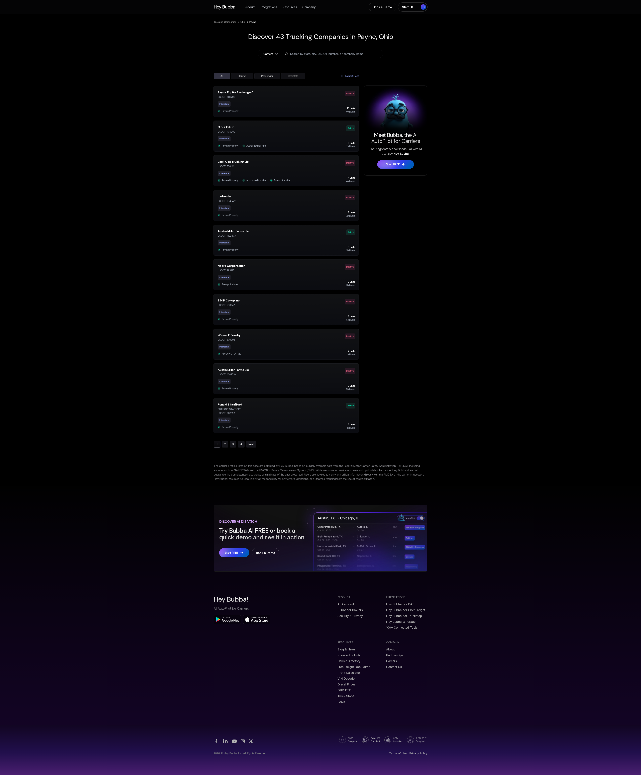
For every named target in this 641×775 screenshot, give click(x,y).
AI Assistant (346, 604)
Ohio (243, 22)
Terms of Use (398, 753)
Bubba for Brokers (350, 610)
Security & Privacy (350, 616)
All (222, 76)
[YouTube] (234, 741)
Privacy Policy (418, 753)
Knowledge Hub (349, 655)
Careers (391, 661)
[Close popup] (368, 354)
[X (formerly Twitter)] (251, 741)
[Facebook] (216, 741)
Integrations (269, 7)
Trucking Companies (225, 22)
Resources (289, 7)
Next (251, 444)
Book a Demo (382, 7)
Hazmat (242, 76)
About (390, 649)
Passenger (267, 76)
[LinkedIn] (225, 741)
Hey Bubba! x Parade (400, 621)
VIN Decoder (347, 678)
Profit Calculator (349, 672)
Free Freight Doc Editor (354, 667)
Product (249, 7)
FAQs (341, 702)
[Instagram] (243, 741)
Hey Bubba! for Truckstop (404, 616)
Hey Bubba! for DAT (400, 604)
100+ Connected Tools (401, 627)
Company (309, 7)
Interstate (293, 76)
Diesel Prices (346, 684)
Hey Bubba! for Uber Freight (405, 610)
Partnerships (394, 655)
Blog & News (347, 649)
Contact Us (394, 667)
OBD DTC (344, 690)
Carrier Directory (349, 661)
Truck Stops (346, 696)
